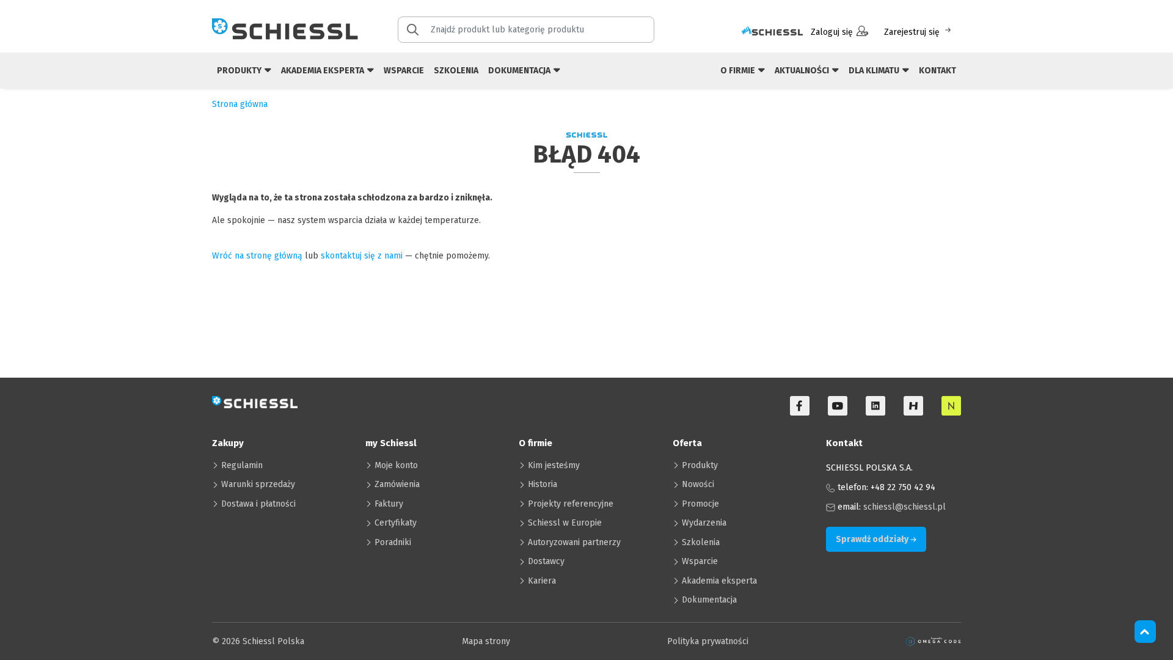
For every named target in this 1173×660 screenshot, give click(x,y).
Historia (542, 484)
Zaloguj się (832, 32)
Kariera (542, 581)
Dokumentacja (709, 600)
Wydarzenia (704, 523)
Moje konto (396, 465)
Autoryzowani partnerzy (574, 542)
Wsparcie (404, 70)
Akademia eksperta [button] (323, 70)
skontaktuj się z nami (362, 256)
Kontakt (937, 70)
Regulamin (242, 465)
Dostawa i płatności (258, 504)
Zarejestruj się (912, 32)
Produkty (700, 465)
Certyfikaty (396, 523)
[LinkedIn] (875, 406)
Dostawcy (546, 561)
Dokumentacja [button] (520, 70)
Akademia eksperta (719, 581)
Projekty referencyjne (570, 504)
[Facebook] (799, 406)
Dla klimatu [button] (875, 70)
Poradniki (393, 542)
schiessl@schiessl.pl (904, 507)
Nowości (698, 484)
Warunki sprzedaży (258, 484)
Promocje (700, 504)
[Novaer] (951, 406)
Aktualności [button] (803, 70)
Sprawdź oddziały (873, 539)
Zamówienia (397, 484)
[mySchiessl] (772, 32)
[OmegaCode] (933, 641)
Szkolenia (456, 70)
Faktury (389, 504)
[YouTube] (837, 406)
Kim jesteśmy (554, 465)
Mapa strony (486, 641)
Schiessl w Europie (565, 523)
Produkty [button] (240, 70)
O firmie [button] (738, 70)
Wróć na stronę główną (257, 256)
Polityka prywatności (707, 641)
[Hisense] (913, 406)
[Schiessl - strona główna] (285, 28)
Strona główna (240, 104)
